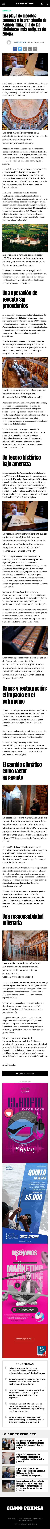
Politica (19, 1518)
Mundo (29, 1520)
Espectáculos (37, 1518)
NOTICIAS (11, 1518)
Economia (22, 1520)
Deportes (27, 1518)
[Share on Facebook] (15, 49)
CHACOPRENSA (20, 42)
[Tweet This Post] (20, 49)
